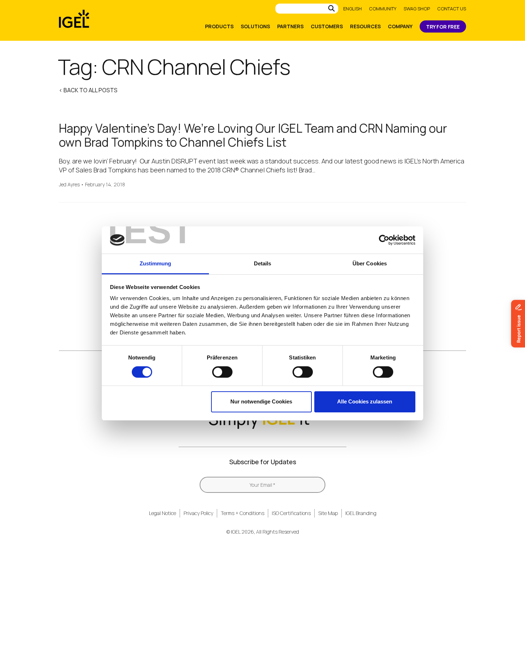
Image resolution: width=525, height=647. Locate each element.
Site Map (328, 513)
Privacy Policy (198, 513)
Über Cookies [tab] (369, 263)
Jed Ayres (69, 185)
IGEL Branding (360, 513)
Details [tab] (262, 263)
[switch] (222, 372)
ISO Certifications (291, 513)
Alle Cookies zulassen (364, 401)
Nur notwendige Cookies (261, 401)
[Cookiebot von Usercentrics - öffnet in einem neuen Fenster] (384, 240)
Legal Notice (162, 513)
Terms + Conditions (242, 513)
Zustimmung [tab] (155, 263)
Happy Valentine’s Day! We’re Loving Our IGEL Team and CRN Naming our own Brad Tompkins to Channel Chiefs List (253, 135)
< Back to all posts (88, 90)
